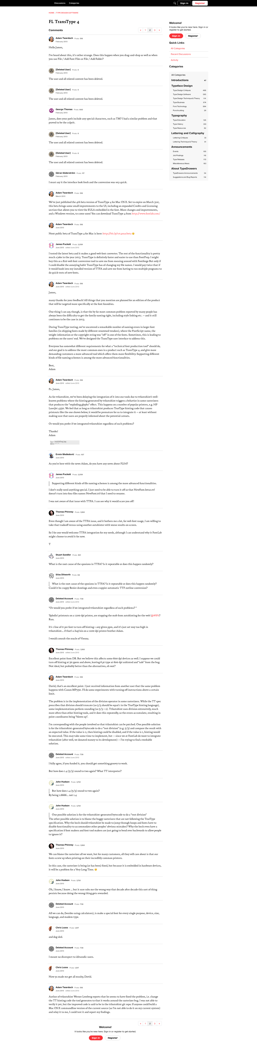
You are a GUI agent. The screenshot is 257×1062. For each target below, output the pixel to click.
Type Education (189, 120)
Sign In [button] (96, 1037)
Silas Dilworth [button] (63, 575)
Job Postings (189, 155)
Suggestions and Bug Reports (189, 177)
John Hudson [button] (62, 782)
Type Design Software (189, 94)
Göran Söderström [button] (65, 173)
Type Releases (189, 159)
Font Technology (189, 106)
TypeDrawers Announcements (189, 173)
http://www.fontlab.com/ (146, 214)
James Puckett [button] (63, 244)
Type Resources (189, 128)
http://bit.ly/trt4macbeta (117, 233)
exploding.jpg (60, 441)
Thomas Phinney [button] (64, 512)
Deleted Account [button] (64, 599)
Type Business (189, 102)
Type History (189, 124)
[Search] (174, 3)
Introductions (188, 80)
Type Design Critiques (189, 90)
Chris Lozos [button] (62, 928)
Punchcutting (189, 110)
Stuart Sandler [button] (63, 555)
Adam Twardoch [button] (64, 38)
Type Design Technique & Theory (189, 98)
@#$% (155, 615)
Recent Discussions (181, 54)
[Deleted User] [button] (63, 70)
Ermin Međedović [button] (65, 454)
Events (189, 151)
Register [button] (113, 1037)
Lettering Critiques (189, 138)
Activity (174, 60)
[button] (51, 39)
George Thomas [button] (64, 109)
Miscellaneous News (189, 163)
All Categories (178, 49)
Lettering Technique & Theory (189, 142)
